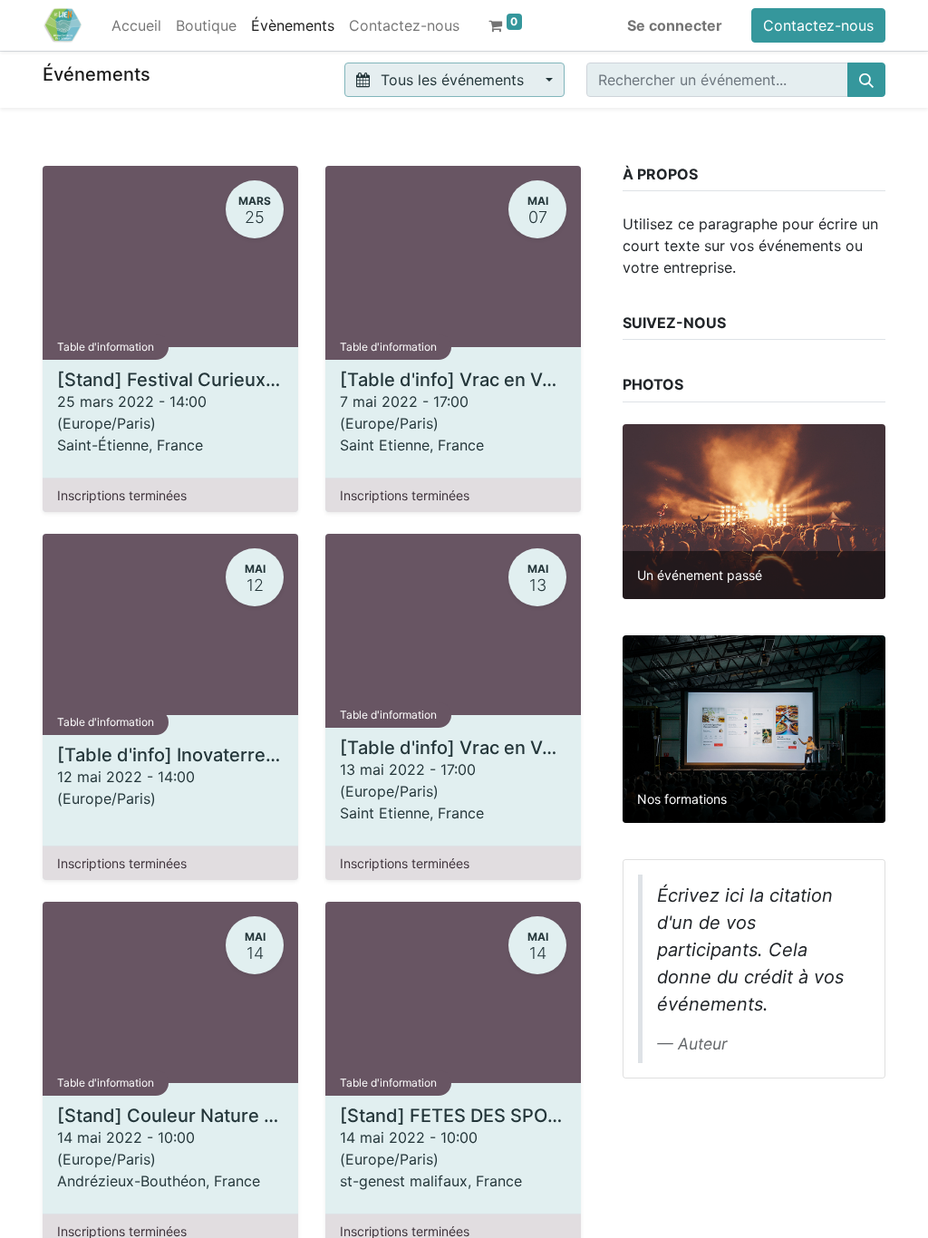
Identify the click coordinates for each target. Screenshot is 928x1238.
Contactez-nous (818, 25)
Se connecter (674, 25)
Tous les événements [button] (452, 80)
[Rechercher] (866, 80)
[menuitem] (136, 25)
